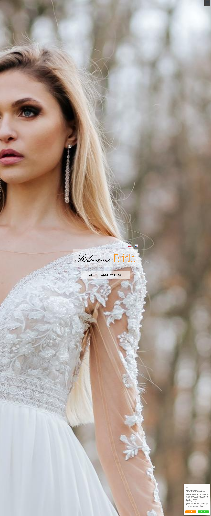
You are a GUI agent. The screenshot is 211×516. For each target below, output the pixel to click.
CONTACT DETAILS (105, 274)
